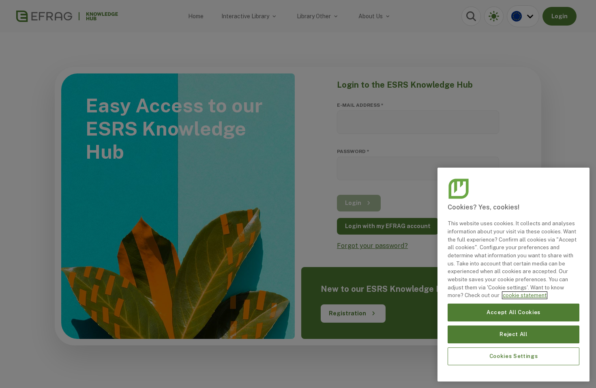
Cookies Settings (513, 356)
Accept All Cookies (513, 312)
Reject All (513, 334)
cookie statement (525, 295)
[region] (513, 275)
